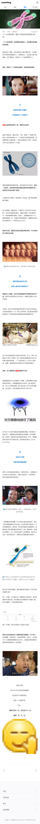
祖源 (15, 7)
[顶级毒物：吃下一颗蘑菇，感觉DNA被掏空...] (3, 770)
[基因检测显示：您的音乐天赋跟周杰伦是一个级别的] (36, 770)
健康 (25, 7)
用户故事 (35, 7)
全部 (5, 7)
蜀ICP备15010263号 (30, 820)
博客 (3, 32)
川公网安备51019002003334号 (17, 820)
